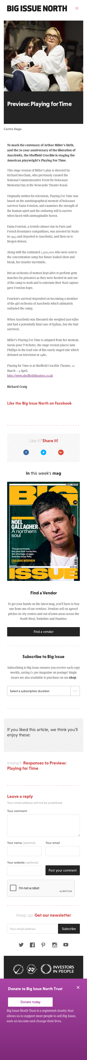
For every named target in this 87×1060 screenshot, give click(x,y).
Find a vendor (44, 632)
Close (78, 987)
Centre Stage (13, 129)
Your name (21, 843)
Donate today (30, 1002)
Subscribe (69, 929)
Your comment (17, 811)
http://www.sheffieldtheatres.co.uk (30, 375)
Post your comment (63, 870)
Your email (53, 843)
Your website (22, 862)
